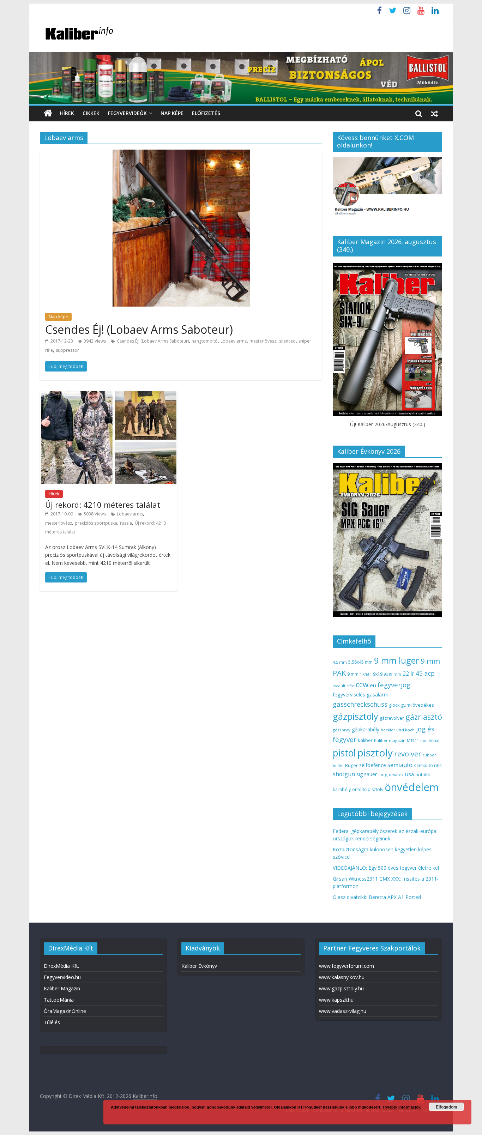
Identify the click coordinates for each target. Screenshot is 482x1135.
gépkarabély (365, 729)
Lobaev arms (234, 341)
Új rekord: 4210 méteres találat (102, 504)
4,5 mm (340, 662)
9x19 (377, 674)
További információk (401, 1107)
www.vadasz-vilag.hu (342, 1011)
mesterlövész (262, 341)
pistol (344, 753)
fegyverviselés (349, 694)
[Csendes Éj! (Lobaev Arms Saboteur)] (181, 154)
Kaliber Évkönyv (199, 965)
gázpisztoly (355, 716)
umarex (396, 774)
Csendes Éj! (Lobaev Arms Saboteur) (139, 329)
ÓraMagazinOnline (65, 1011)
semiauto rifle (428, 765)
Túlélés (52, 1022)
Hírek (67, 113)
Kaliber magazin (389, 740)
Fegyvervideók (127, 113)
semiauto (399, 765)
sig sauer (366, 774)
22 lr (408, 673)
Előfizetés (206, 113)
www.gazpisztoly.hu (341, 988)
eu (373, 685)
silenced (287, 341)
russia (126, 523)
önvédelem (412, 787)
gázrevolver (392, 718)
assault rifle (343, 685)
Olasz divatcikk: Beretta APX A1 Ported (377, 897)
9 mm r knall (359, 674)
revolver (407, 754)
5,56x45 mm (360, 662)
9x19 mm (392, 674)
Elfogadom (446, 1107)
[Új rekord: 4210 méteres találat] (108, 395)
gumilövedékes (417, 705)
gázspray (341, 729)
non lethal (429, 740)
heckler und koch (398, 729)
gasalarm (377, 694)
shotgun (344, 774)
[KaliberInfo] (48, 113)
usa (409, 774)
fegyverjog (394, 684)
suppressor (67, 350)
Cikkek (91, 113)
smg (382, 774)
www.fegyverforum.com (346, 965)
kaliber (365, 740)
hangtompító (205, 341)
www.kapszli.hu (336, 999)
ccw (362, 684)
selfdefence (372, 764)
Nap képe (172, 113)
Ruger (351, 765)
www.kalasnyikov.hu (341, 977)
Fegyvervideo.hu (62, 977)
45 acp (425, 673)
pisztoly (375, 752)
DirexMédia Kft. (61, 965)
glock (394, 705)
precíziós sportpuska (96, 523)
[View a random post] (434, 113)
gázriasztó (423, 717)
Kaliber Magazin (62, 988)
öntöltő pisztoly (367, 789)
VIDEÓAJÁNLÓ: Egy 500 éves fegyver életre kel (386, 867)
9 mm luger (396, 660)
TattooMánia (59, 999)
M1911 (413, 740)
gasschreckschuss (360, 704)
